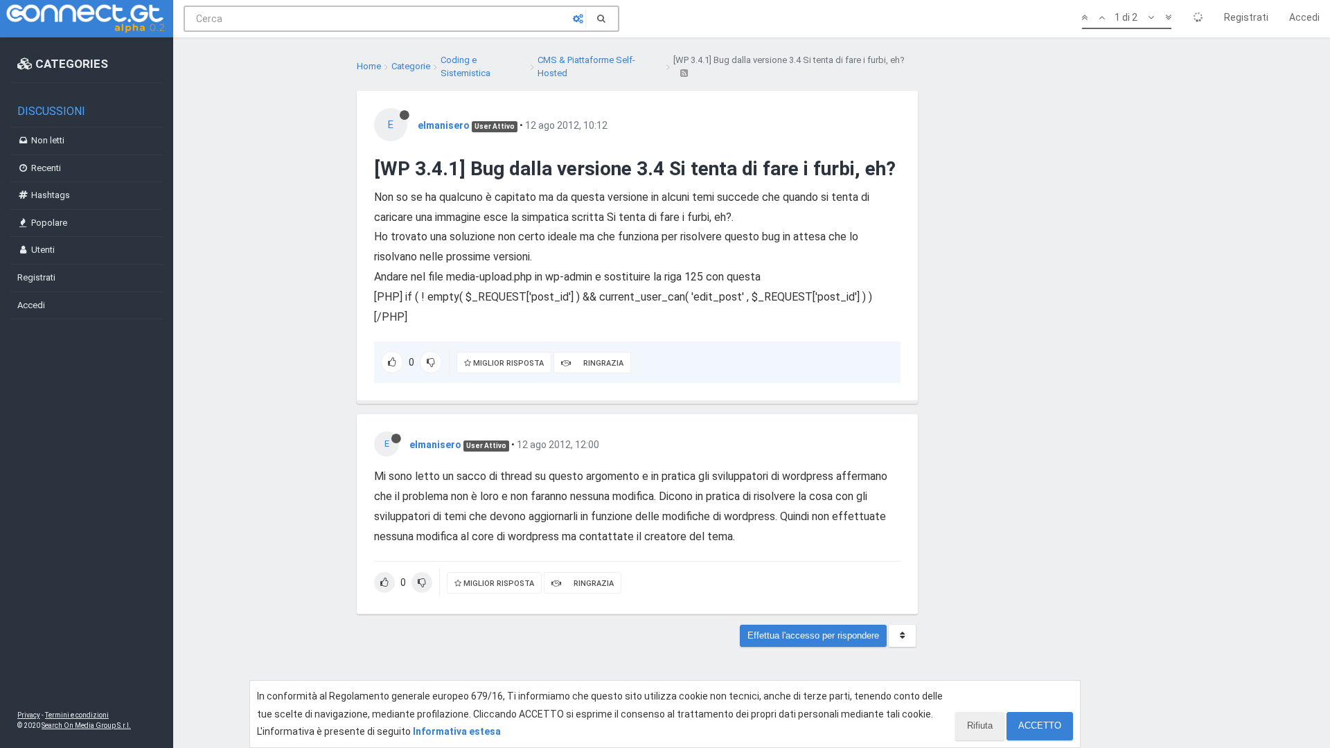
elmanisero (444, 125)
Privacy (28, 715)
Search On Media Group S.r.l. (86, 725)
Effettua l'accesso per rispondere (813, 635)
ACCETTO (1039, 725)
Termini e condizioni (77, 715)
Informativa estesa (457, 731)
